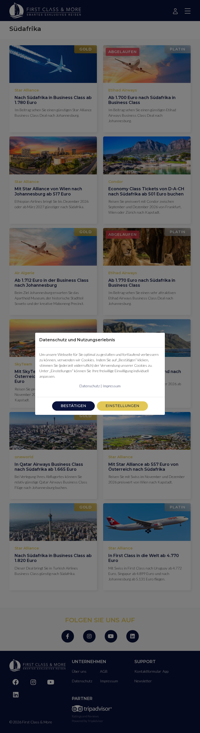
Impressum (112, 386)
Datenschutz (89, 386)
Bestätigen (73, 405)
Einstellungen (122, 405)
